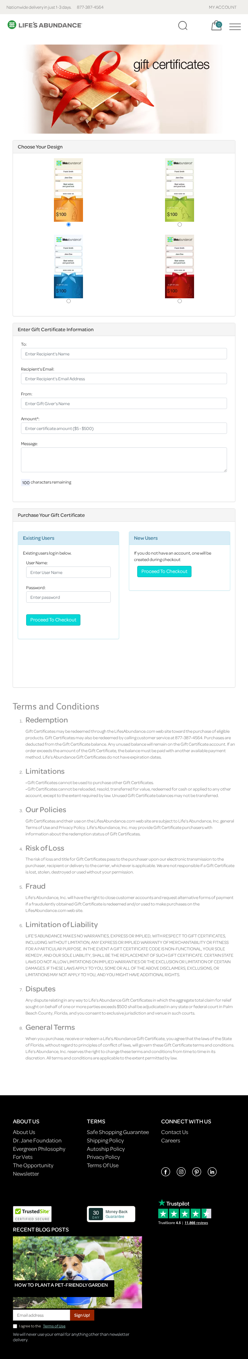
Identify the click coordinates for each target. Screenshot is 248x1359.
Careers (170, 1140)
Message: (29, 443)
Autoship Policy (106, 1149)
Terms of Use (54, 1326)
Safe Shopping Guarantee (118, 1132)
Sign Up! (82, 1315)
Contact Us (174, 1132)
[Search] (183, 25)
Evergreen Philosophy (39, 1149)
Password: (36, 587)
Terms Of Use (103, 1165)
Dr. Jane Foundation (37, 1140)
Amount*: (30, 418)
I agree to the (42, 1326)
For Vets (23, 1157)
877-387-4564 (90, 7)
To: (24, 344)
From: (26, 394)
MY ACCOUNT (223, 7)
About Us (24, 1132)
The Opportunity (33, 1165)
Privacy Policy (103, 1157)
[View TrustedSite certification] (32, 1214)
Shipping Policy (105, 1140)
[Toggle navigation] (233, 25)
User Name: (37, 562)
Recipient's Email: (37, 369)
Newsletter (26, 1174)
